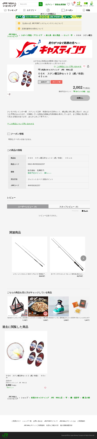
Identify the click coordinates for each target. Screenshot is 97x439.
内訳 (88, 91)
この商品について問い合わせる (69, 66)
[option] (20, 78)
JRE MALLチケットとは (67, 421)
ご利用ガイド (16, 421)
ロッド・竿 (68, 35)
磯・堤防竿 (74, 398)
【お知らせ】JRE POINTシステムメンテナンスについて (42, 23)
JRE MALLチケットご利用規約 (34, 425)
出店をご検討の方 (52, 425)
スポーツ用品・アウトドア (32, 35)
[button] (83, 258)
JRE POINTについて (51, 421)
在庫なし (80, 98)
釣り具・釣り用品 (53, 35)
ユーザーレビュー (28, 207)
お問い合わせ (37, 421)
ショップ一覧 (27, 421)
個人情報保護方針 (66, 425)
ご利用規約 (81, 421)
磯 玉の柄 (86, 398)
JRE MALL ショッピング (12, 35)
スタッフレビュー (69, 207)
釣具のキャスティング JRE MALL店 (46, 398)
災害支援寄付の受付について (32, 29)
